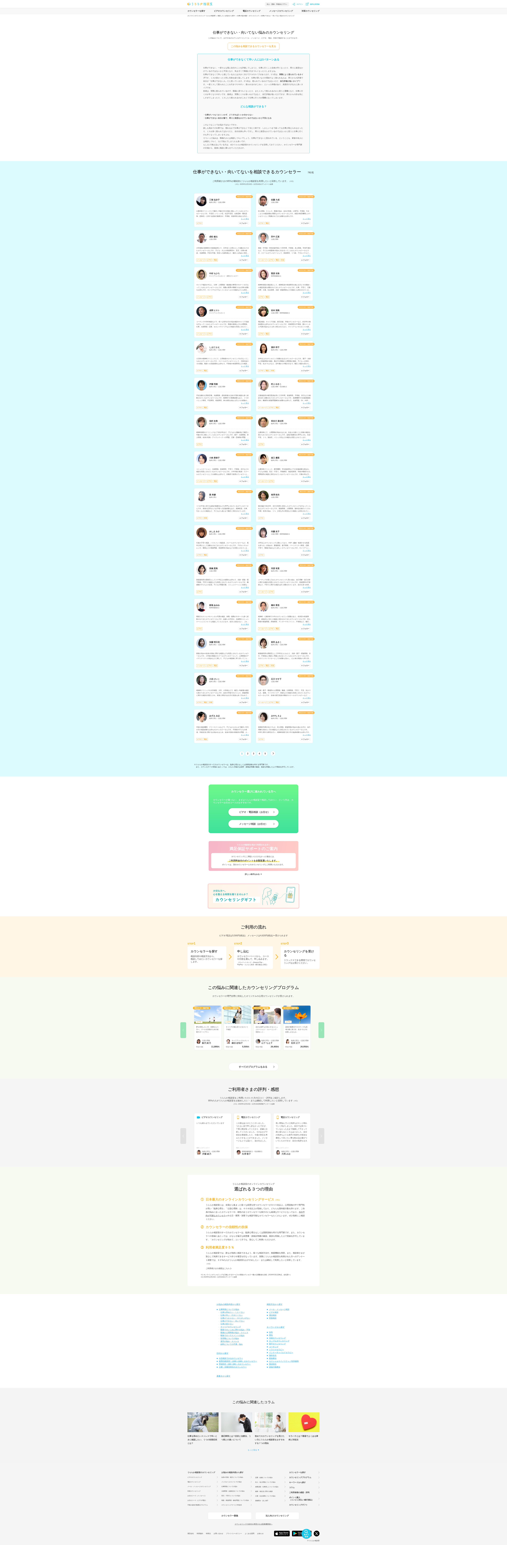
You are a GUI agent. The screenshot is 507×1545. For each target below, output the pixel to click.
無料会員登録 (315, 4)
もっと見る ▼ (253, 1450)
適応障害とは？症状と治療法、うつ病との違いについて (236, 1438)
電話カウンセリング (251, 11)
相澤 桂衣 (275, 495)
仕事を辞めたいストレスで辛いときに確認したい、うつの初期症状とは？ (202, 1439)
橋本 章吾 (275, 605)
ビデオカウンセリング (224, 11)
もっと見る (245, 219)
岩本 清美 (275, 310)
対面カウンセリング (311, 11)
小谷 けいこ (214, 679)
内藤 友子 (275, 531)
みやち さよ (276, 716)
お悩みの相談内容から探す (228, 1304)
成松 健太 (213, 236)
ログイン (300, 4)
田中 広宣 (275, 236)
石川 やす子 (276, 679)
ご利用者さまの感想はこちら (218, 1268)
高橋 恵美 (213, 568)
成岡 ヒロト (214, 310)
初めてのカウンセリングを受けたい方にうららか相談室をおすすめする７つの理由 (270, 1439)
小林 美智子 (214, 458)
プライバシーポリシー (234, 1533)
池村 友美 (213, 421)
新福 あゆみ (214, 605)
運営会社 (190, 1533)
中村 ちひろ (214, 273)
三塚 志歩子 (214, 200)
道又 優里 (275, 458)
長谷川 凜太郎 (277, 421)
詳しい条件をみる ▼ (253, 874)
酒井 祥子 (275, 347)
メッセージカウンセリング (281, 11)
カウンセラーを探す (196, 11)
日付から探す (222, 1353)
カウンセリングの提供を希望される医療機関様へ (253, 1524)
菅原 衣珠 (275, 273)
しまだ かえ (214, 347)
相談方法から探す (275, 1304)
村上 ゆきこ (276, 384)
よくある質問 (249, 1533)
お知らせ (260, 1533)
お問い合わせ (218, 1533)
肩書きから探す (223, 1376)
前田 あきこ (276, 642)
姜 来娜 (212, 495)
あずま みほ (214, 716)
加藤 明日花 (214, 642)
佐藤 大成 (275, 200)
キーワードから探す (276, 1327)
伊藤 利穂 (213, 384)
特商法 (208, 1533)
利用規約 (200, 1533)
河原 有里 (275, 568)
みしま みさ (214, 531)
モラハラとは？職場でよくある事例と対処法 (303, 1438)
